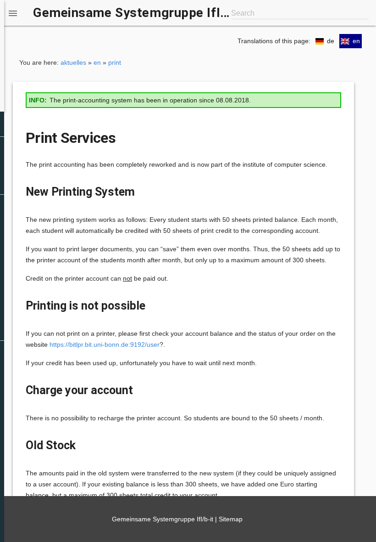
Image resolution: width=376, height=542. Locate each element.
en (97, 62)
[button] (13, 13)
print (114, 62)
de (330, 41)
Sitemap (231, 519)
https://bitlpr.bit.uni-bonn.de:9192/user (105, 344)
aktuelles (73, 62)
